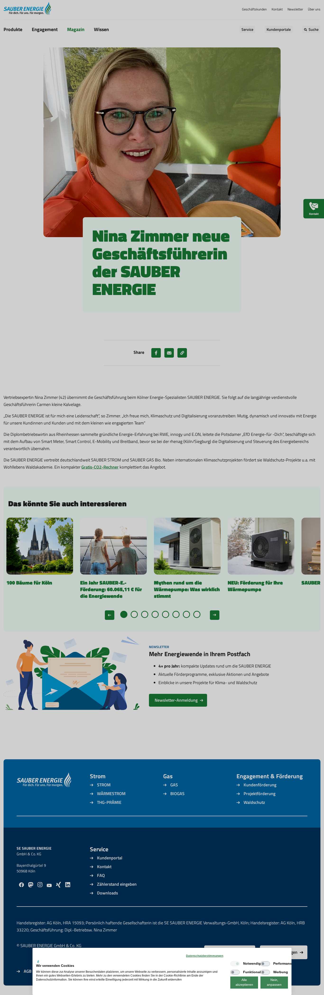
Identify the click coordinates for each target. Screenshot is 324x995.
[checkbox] (235, 963)
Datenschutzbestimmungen (204, 956)
